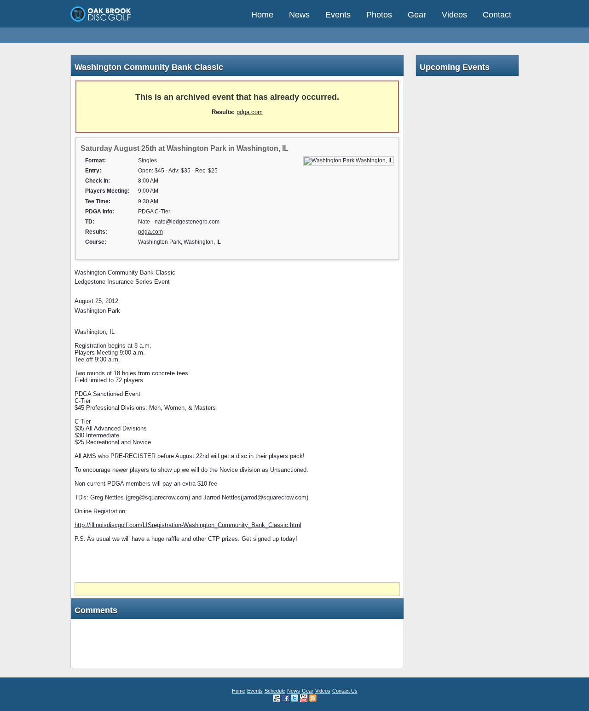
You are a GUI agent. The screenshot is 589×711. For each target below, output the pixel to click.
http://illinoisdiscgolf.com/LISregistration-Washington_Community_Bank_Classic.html (188, 525)
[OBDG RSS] (313, 697)
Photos (379, 14)
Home (262, 14)
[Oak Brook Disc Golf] (101, 20)
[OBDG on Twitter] (294, 697)
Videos (454, 14)
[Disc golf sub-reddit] (276, 697)
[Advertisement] (237, 562)
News (299, 14)
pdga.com (250, 112)
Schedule (275, 691)
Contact (497, 14)
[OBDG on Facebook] (285, 697)
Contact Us (345, 691)
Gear (417, 14)
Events (338, 14)
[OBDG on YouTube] (303, 697)
